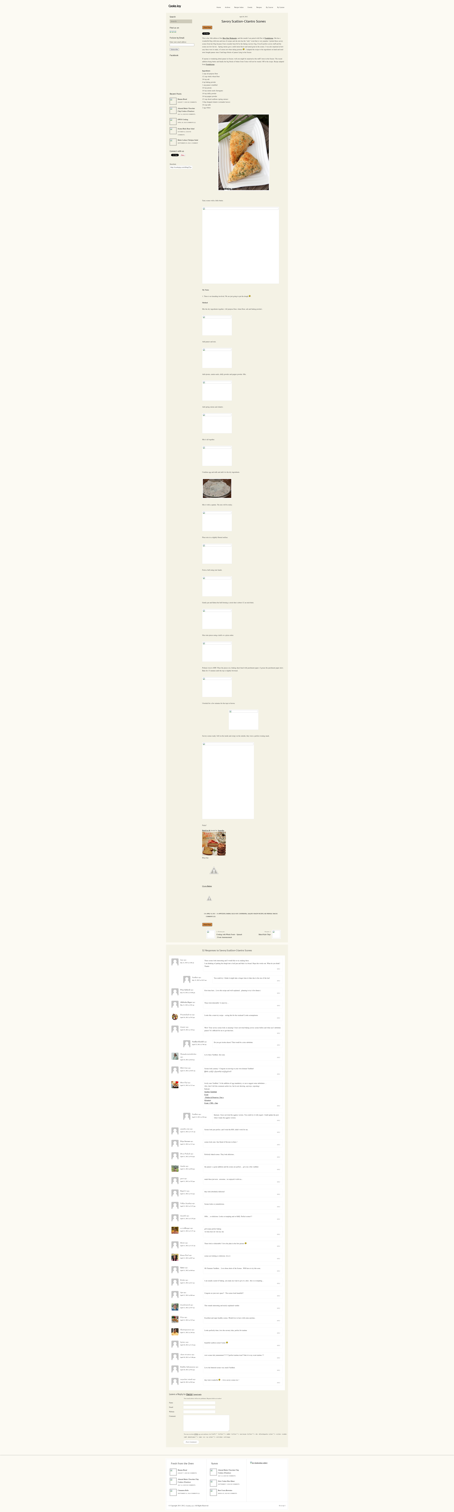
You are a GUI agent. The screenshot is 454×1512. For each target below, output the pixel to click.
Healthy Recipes (258, 913)
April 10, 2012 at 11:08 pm (187, 1357)
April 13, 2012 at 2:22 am (187, 1085)
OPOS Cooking (183, 119)
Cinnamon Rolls (183, 1490)
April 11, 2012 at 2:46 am (187, 1332)
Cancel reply (197, 1394)
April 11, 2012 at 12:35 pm (187, 1218)
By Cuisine (280, 7)
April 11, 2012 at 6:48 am (187, 1270)
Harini (189, 1394)
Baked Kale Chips (265, 934)
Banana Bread (182, 99)
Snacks (275, 913)
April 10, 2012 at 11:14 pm (187, 1345)
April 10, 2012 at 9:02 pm (187, 1382)
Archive (227, 7)
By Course (269, 7)
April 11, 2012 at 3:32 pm (187, 1194)
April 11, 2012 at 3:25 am (187, 1320)
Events (250, 7)
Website (171, 1411)
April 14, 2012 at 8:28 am (187, 1060)
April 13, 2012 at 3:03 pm (199, 1117)
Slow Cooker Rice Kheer (226, 1481)
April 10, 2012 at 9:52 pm (187, 1370)
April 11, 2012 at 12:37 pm (187, 1206)
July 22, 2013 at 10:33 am (199, 980)
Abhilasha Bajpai (186, 1002)
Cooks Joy (174, 6)
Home (219, 7)
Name (171, 1403)
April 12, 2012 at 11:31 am (187, 1132)
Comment (172, 1416)
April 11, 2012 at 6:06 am (187, 1295)
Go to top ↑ (282, 1505)
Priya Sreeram (185, 1141)
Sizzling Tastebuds (210, 1092)
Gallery (250, 913)
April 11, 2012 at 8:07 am (187, 1258)
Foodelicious (269, 38)
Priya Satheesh (185, 990)
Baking (228, 913)
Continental (243, 913)
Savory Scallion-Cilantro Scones (243, 21)
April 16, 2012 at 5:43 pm (187, 1017)
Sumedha (221, 830)
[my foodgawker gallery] (259, 1463)
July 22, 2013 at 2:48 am (187, 963)
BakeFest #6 (206, 830)
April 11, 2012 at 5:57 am (187, 1307)
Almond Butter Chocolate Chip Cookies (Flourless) (186, 109)
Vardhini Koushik (198, 1041)
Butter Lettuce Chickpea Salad (188, 140)
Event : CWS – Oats (211, 1103)
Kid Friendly (268, 913)
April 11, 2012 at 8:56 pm (187, 1169)
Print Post (207, 27)
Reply (278, 969)
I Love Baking (207, 886)
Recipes (259, 7)
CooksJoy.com (190, 1506)
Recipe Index (239, 7)
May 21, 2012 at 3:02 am (187, 1005)
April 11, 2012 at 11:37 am (187, 1231)
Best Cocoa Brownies (225, 1490)
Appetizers (222, 913)
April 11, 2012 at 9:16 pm (187, 1156)
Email (171, 1407)
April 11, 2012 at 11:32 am (187, 1245)
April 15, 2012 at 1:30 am (187, 1030)
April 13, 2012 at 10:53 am (187, 1071)
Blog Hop (235, 913)
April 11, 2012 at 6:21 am (187, 1283)
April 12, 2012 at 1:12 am (187, 1144)
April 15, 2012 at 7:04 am (199, 1044)
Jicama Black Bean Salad (186, 129)
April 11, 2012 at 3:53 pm (187, 1181)
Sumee (182, 1267)
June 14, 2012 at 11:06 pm (187, 992)
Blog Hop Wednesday (230, 38)
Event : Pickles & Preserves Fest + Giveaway (214, 1097)
